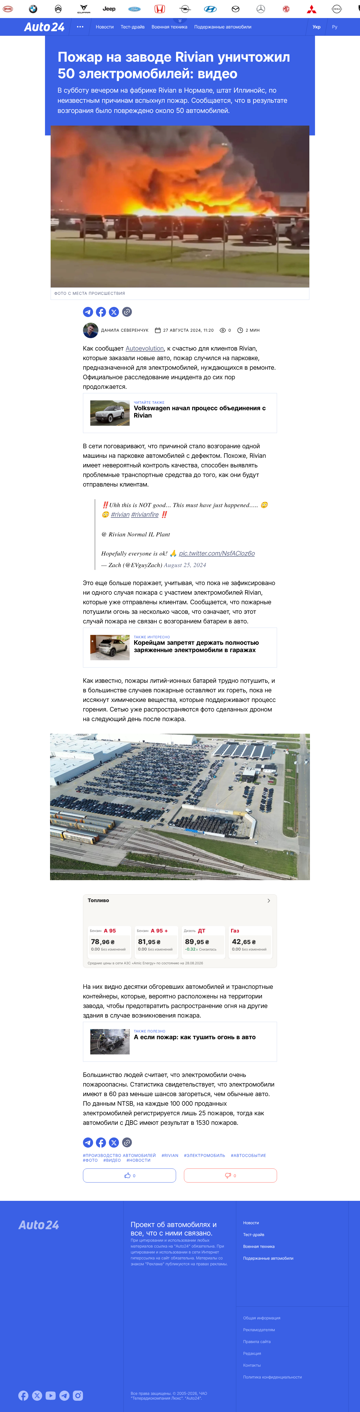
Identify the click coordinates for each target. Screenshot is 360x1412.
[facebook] (101, 312)
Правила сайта (257, 1341)
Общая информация (261, 1318)
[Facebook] (23, 1396)
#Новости (139, 1160)
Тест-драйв (133, 27)
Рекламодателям (259, 1330)
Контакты (252, 1365)
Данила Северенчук (125, 330)
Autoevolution (145, 348)
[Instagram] (78, 1396)
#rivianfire (144, 514)
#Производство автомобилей (119, 1155)
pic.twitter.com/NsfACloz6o (217, 553)
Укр (317, 27)
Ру (335, 27)
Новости (105, 27)
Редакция (252, 1353)
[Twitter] (37, 1396)
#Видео (112, 1160)
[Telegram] (64, 1396)
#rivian (120, 514)
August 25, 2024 (185, 564)
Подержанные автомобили (222, 27)
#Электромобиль (205, 1155)
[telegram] (88, 312)
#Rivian (170, 1155)
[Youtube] (51, 1396)
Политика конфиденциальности (272, 1377)
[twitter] (114, 312)
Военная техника (169, 27)
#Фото (90, 1160)
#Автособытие (248, 1155)
